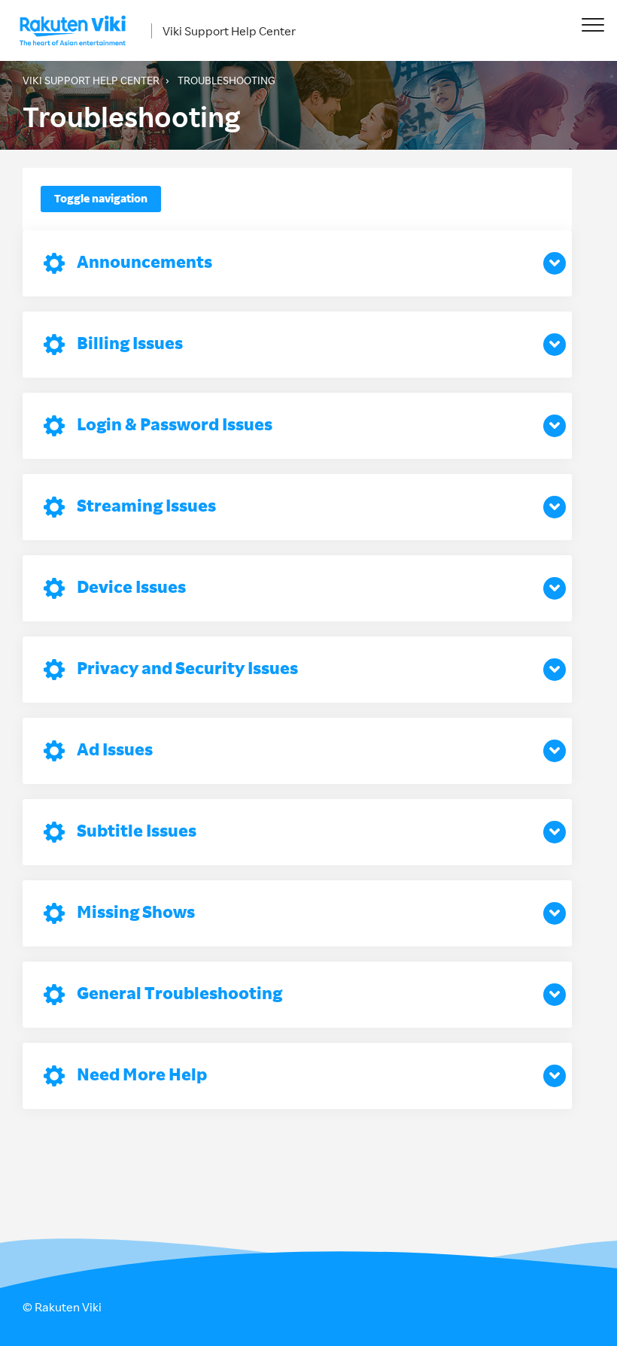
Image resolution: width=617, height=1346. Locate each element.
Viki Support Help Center (229, 30)
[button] (592, 24)
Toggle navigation (100, 198)
